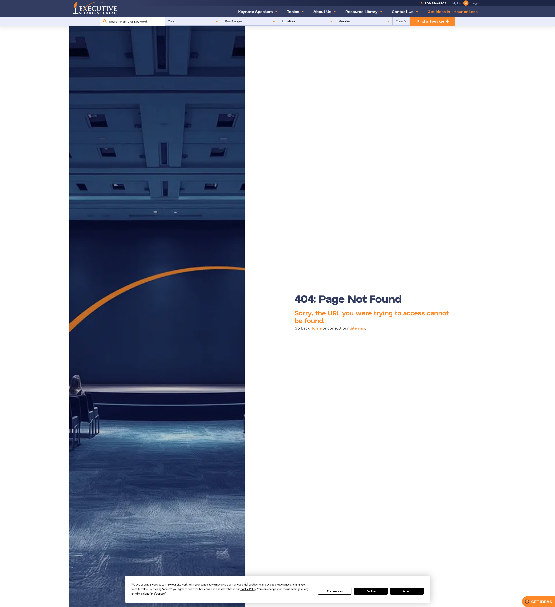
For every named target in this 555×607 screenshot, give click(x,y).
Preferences (335, 591)
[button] (193, 21)
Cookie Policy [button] (248, 589)
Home (316, 328)
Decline (370, 591)
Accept (406, 591)
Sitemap (357, 328)
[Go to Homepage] (95, 8)
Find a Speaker (430, 21)
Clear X (401, 21)
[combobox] (136, 21)
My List (459, 3)
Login (475, 3)
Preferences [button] (158, 593)
